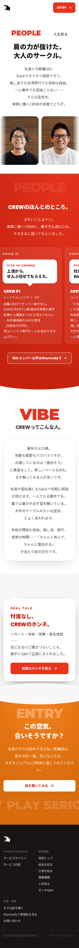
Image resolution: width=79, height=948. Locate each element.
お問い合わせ (12, 920)
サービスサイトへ (15, 858)
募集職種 (44, 877)
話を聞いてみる (36, 786)
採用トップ (45, 858)
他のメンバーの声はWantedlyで (37, 358)
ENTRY (61, 8)
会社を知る (45, 864)
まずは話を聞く (13, 908)
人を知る (44, 883)
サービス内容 (12, 864)
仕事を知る (45, 871)
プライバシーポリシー (62, 935)
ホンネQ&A (45, 890)
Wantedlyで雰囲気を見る (20, 914)
